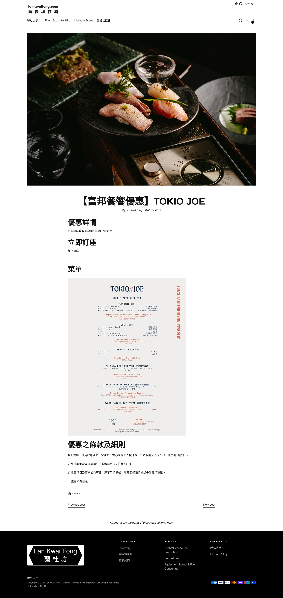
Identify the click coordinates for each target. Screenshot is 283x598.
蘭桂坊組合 (125, 554)
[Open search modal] (240, 20)
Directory (125, 548)
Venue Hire (171, 558)
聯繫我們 (124, 560)
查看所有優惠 (78, 481)
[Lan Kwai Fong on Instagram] (240, 3)
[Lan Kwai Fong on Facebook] (236, 3)
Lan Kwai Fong (53, 582)
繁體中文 (249, 3)
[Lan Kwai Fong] (43, 9)
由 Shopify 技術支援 (36, 586)
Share (76, 493)
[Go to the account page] (247, 20)
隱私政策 (215, 548)
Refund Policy (218, 554)
